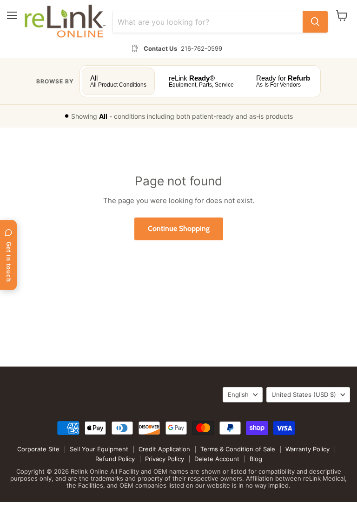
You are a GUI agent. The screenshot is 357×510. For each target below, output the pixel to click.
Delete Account (216, 458)
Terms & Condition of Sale (237, 449)
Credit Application (164, 449)
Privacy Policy (164, 458)
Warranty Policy (307, 449)
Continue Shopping (179, 228)
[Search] (315, 22)
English (238, 394)
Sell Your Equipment (99, 449)
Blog (256, 458)
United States (303, 394)
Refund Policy (115, 458)
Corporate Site (38, 449)
